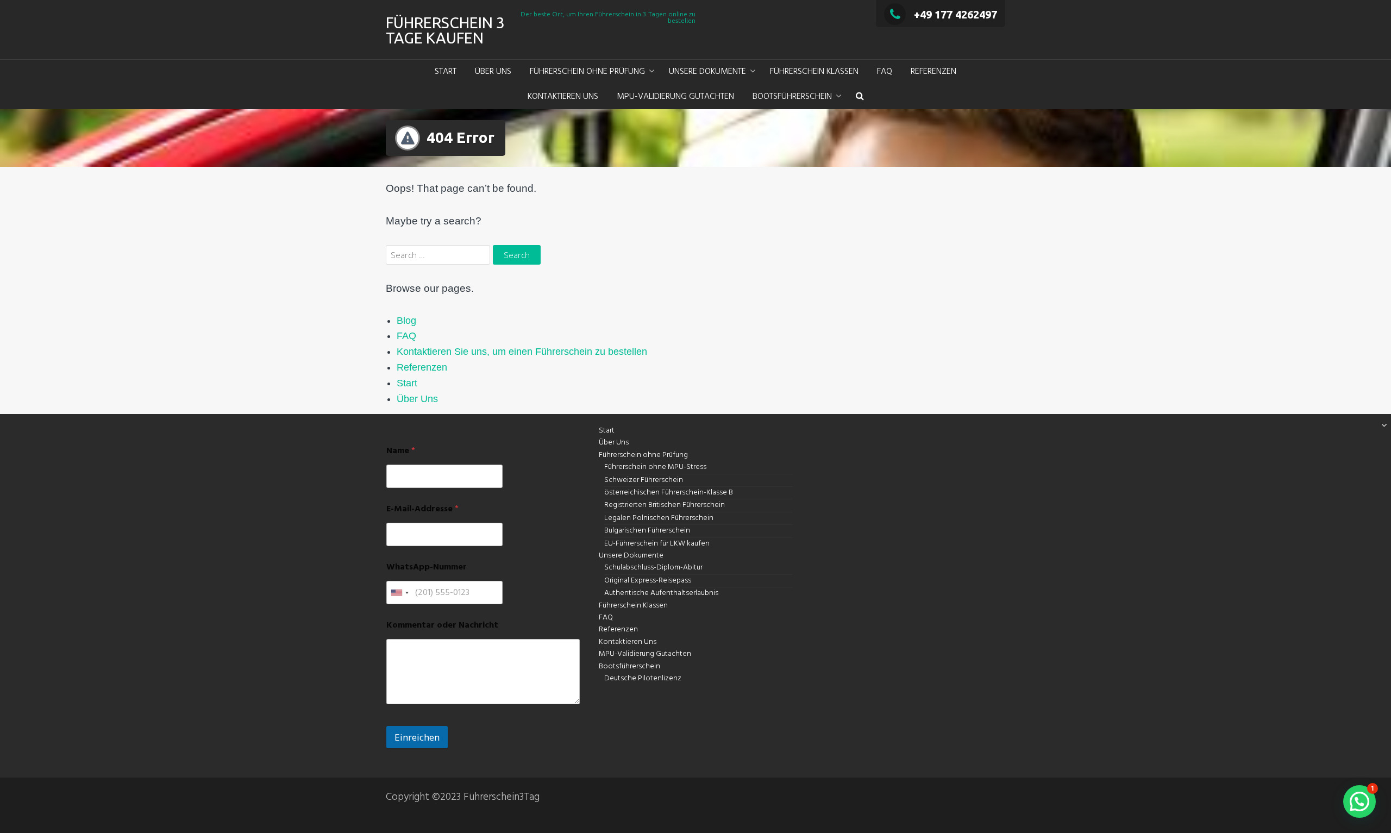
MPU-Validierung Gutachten (675, 97)
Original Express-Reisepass (647, 580)
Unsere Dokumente (707, 72)
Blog (406, 320)
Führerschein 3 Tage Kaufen (445, 30)
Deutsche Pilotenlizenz (642, 678)
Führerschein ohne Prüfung (587, 72)
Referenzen (933, 72)
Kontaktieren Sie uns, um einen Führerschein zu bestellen (522, 351)
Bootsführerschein (792, 97)
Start (445, 72)
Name (400, 451)
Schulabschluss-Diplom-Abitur (653, 567)
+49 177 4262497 (955, 14)
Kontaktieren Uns (563, 97)
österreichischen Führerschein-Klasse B (668, 492)
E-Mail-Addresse (422, 509)
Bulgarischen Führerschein (647, 530)
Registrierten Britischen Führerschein (664, 505)
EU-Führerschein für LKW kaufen (657, 543)
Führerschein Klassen (814, 72)
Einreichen (417, 737)
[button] (860, 97)
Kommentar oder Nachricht (442, 626)
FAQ (884, 72)
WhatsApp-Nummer (426, 567)
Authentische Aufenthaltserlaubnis (661, 593)
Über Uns (493, 72)
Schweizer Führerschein (643, 480)
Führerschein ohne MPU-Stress (655, 467)
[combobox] (399, 592)
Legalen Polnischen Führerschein (658, 518)
